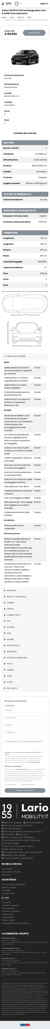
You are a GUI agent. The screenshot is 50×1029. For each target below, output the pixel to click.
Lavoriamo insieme (10, 905)
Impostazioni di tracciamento (15, 923)
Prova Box (6, 890)
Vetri (9, 676)
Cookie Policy (8, 917)
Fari (8, 633)
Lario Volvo (23, 834)
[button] (17, 4)
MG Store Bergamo (12, 828)
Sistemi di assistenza (16, 657)
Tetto (9, 663)
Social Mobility (8, 908)
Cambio (10, 602)
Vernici (10, 670)
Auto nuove (7, 868)
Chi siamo (6, 902)
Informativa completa (33, 762)
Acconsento (12, 785)
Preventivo (34, 32)
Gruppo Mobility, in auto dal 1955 (18, 858)
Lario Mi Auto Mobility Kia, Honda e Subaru (22, 831)
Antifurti (11, 590)
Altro (9, 682)
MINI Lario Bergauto (34, 822)
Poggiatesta (13, 645)
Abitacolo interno (16, 356)
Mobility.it (30, 837)
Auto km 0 (6, 874)
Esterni (10, 627)
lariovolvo (35, 840)
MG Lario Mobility (11, 843)
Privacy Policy (8, 920)
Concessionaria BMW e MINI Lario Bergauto (23, 852)
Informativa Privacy (22, 769)
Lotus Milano (9, 834)
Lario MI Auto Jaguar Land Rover (18, 825)
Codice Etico (7, 914)
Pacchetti (11, 688)
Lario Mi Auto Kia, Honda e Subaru (18, 846)
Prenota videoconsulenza (13, 884)
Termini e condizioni (11, 911)
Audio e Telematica (16, 596)
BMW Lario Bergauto (12, 822)
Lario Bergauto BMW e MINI (15, 840)
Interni (10, 639)
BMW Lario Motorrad (12, 837)
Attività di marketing (13, 766)
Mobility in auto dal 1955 (15, 855)
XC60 (29, 17)
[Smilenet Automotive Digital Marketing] (25, 1025)
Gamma (20, 17)
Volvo (12, 17)
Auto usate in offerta (11, 871)
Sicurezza (11, 651)
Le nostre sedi (8, 893)
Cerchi (10, 609)
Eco (8, 621)
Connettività (13, 615)
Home (4, 17)
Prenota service (9, 887)
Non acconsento (28, 785)
